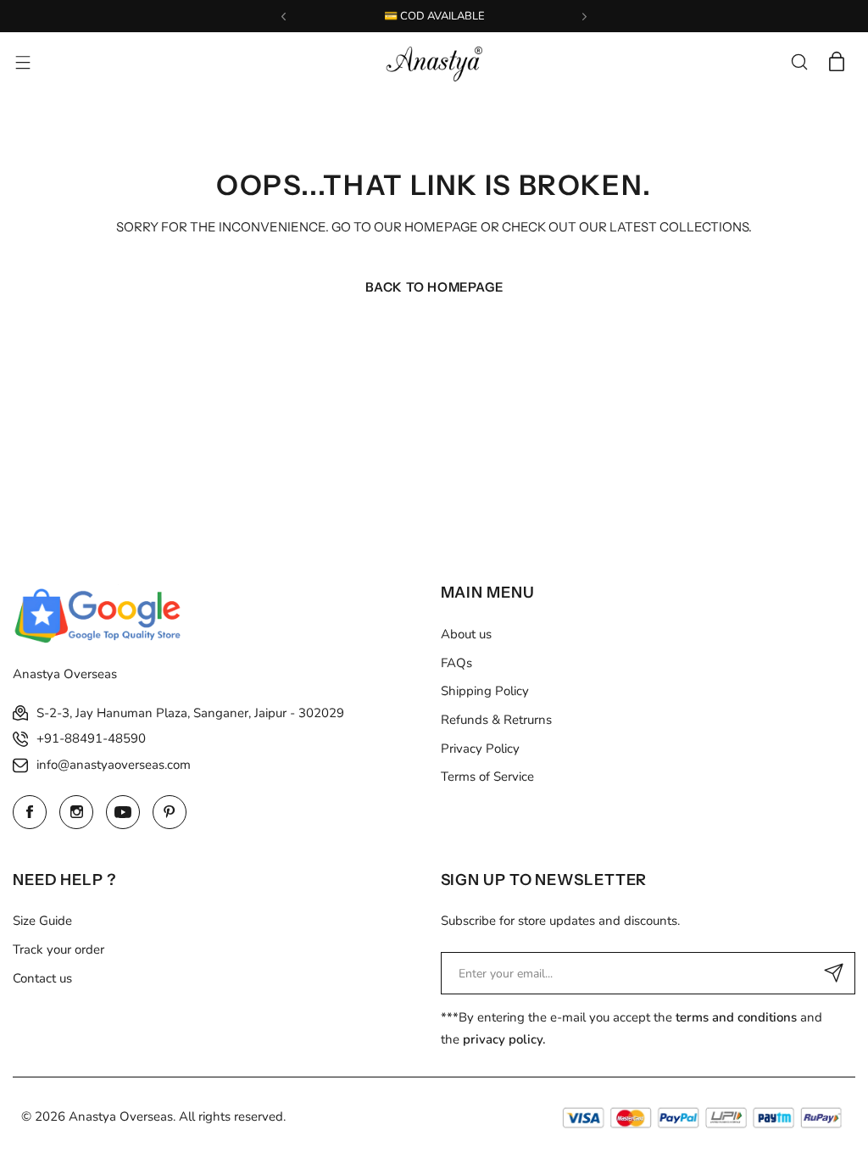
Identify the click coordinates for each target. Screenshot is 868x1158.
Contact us (42, 978)
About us (466, 634)
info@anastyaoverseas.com (113, 764)
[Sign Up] (834, 973)
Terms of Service (487, 776)
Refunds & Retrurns (496, 719)
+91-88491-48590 (91, 738)
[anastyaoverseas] (434, 62)
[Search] (799, 62)
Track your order (58, 949)
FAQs (456, 662)
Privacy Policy (480, 748)
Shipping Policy (485, 690)
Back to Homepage (434, 287)
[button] (283, 16)
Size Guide (42, 920)
